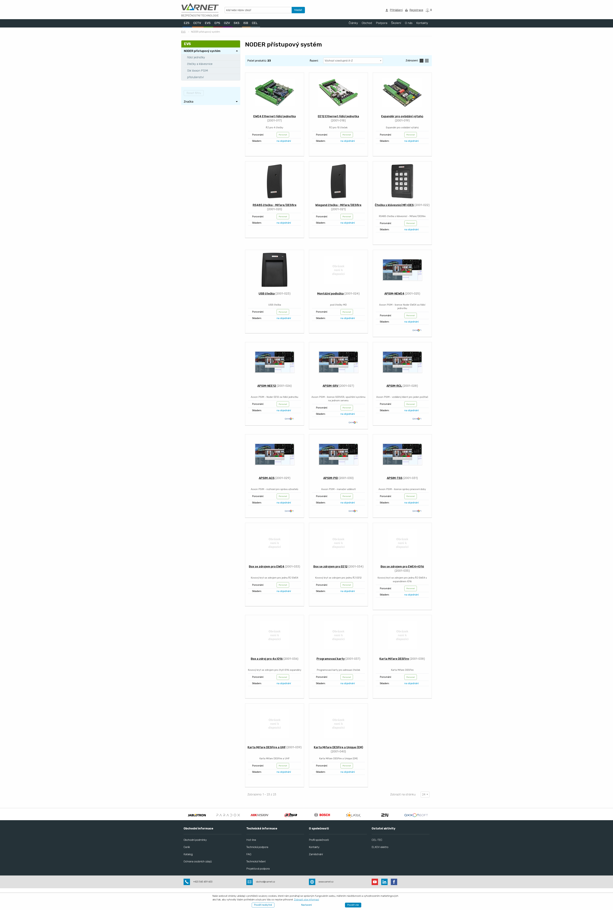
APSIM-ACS (267, 478)
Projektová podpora (258, 868)
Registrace (416, 10)
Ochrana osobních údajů (198, 861)
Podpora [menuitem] (381, 23)
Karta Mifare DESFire (394, 659)
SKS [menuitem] (236, 23)
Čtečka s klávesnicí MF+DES (394, 205)
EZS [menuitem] (186, 23)
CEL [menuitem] (254, 23)
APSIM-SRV (330, 386)
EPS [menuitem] (217, 23)
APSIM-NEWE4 (394, 293)
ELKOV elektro (380, 847)
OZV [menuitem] (227, 23)
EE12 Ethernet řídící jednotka (338, 116)
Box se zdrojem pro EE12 (330, 566)
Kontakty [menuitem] (422, 23)
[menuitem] (210, 101)
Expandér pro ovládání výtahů (402, 116)
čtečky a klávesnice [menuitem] (199, 64)
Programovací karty (331, 659)
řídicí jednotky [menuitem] (196, 57)
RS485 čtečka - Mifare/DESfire (274, 205)
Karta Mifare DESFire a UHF (267, 747)
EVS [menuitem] (208, 23)
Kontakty (314, 847)
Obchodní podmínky (195, 839)
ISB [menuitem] (245, 23)
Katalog (188, 854)
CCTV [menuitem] (197, 23)
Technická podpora (257, 847)
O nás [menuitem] (408, 23)
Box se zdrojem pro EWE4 (266, 566)
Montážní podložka (330, 293)
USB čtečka (267, 293)
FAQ (248, 854)
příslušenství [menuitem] (195, 77)
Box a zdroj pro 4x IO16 (267, 659)
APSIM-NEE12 (266, 386)
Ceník (187, 847)
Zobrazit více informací (306, 899)
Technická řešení (255, 861)
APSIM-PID (330, 478)
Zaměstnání (316, 854)
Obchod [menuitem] (367, 23)
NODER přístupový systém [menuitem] (202, 51)
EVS (183, 31)
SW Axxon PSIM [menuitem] (197, 70)
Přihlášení (396, 10)
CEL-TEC (377, 839)
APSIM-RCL (394, 386)
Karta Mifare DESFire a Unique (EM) (338, 747)
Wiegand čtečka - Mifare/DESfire (338, 205)
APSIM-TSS (394, 478)
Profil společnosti (319, 839)
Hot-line (251, 839)
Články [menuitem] (353, 23)
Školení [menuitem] (396, 23)
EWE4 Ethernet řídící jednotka (274, 116)
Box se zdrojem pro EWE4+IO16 (402, 566)
